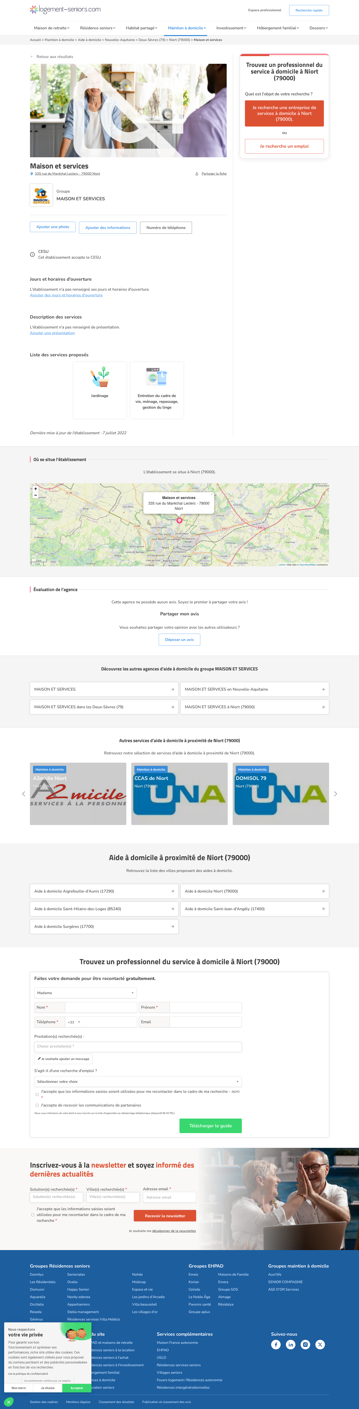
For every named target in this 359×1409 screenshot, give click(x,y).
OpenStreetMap (307, 564)
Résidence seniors (96, 28)
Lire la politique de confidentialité (28, 1373)
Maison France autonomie (177, 1342)
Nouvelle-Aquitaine (120, 40)
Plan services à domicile (96, 1380)
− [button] (35, 495)
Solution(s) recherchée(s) (52, 1189)
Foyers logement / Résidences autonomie (189, 1380)
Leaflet (281, 564)
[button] (9, 1402)
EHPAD (163, 1350)
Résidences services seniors (179, 1365)
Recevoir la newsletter (165, 1216)
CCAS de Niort (151, 778)
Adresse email (155, 1189)
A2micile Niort (49, 778)
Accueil (35, 40)
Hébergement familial (276, 28)
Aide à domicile (89, 40)
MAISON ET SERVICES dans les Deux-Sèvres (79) (78, 707)
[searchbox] (138, 1046)
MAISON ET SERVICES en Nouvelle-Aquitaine (226, 689)
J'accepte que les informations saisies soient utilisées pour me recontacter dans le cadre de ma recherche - (140, 1091)
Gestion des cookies (44, 1402)
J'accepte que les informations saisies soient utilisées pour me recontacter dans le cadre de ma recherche (81, 1214)
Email (146, 1022)
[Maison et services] (179, 520)
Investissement (229, 28)
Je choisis (48, 1388)
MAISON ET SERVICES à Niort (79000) (220, 707)
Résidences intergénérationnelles (183, 1387)
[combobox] (74, 1022)
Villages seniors (169, 1372)
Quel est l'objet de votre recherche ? (278, 94)
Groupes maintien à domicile (298, 1266)
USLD (161, 1357)
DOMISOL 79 (251, 778)
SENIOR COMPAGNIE (285, 1282)
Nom (42, 1007)
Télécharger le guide (210, 1126)
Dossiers (317, 28)
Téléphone (47, 1022)
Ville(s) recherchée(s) (105, 1189)
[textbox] (73, 1022)
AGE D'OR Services (283, 1289)
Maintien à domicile (185, 28)
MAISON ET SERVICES (81, 199)
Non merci (19, 1388)
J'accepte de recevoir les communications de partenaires (91, 1105)
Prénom (149, 1007)
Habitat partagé (140, 28)
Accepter (77, 1388)
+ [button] (35, 488)
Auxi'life (274, 1274)
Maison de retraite (50, 28)
